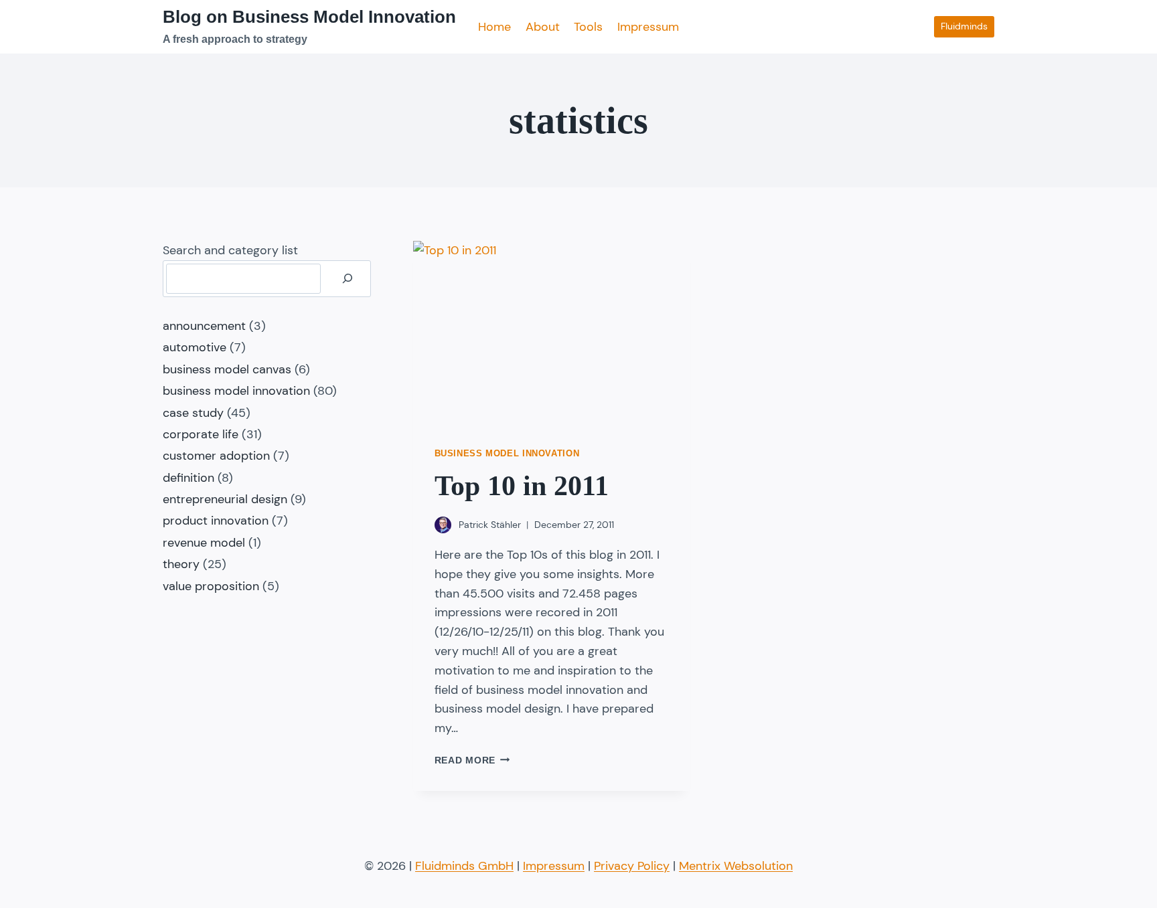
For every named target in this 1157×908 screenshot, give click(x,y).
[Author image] (443, 525)
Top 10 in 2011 (522, 485)
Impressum (648, 27)
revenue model (204, 543)
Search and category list (230, 250)
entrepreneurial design (225, 499)
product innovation (215, 521)
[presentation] (551, 333)
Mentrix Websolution (736, 866)
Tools (588, 27)
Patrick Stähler (490, 525)
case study (193, 413)
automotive (194, 347)
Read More (472, 760)
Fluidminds (964, 26)
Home (494, 27)
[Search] (347, 279)
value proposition (211, 586)
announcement (204, 326)
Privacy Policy (632, 866)
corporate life (200, 434)
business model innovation (507, 453)
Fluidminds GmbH (464, 866)
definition (188, 478)
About (543, 27)
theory (181, 564)
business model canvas (227, 369)
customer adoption (216, 456)
